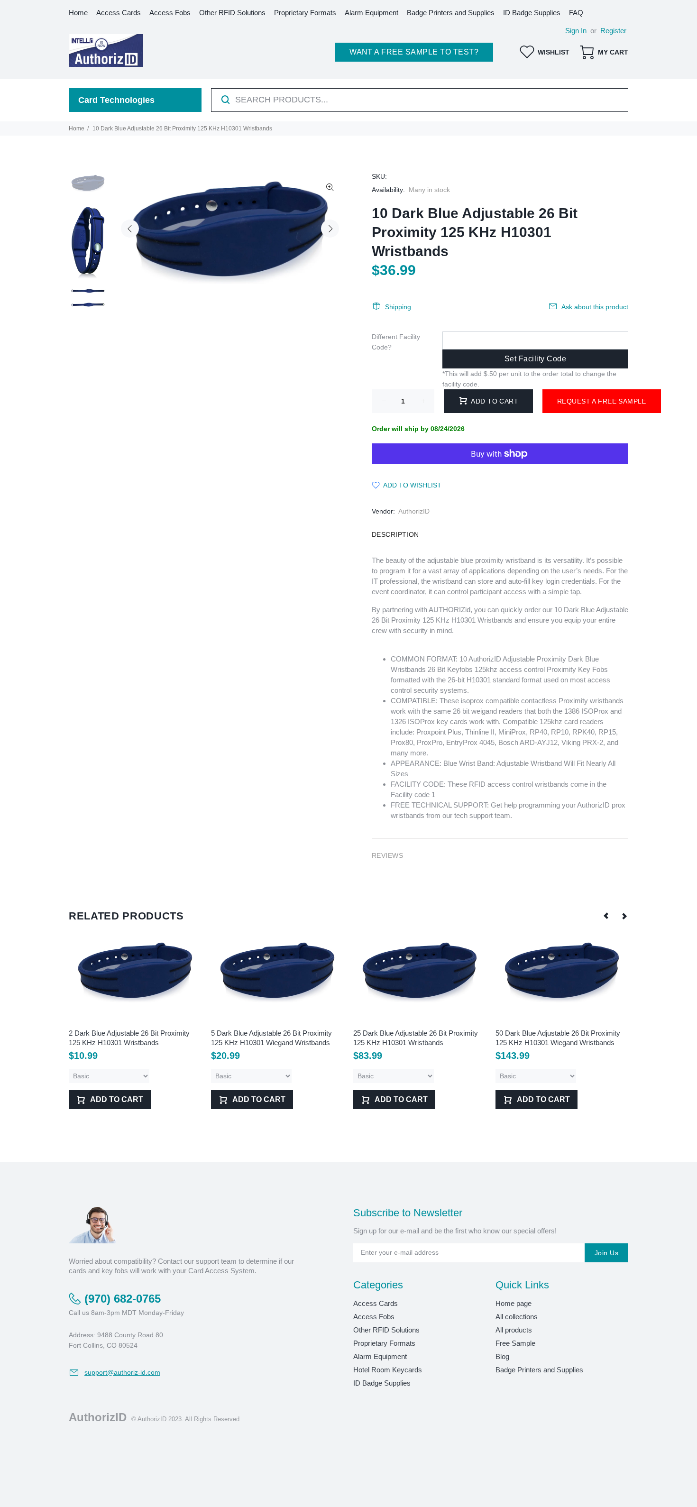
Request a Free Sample (601, 401)
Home (76, 128)
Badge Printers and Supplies (539, 1370)
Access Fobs (373, 1317)
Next (330, 229)
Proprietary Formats (384, 1343)
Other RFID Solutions (386, 1330)
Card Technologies (116, 100)
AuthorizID (414, 511)
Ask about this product (594, 307)
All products (513, 1330)
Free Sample (515, 1343)
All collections (516, 1317)
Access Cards (375, 1303)
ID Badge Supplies (382, 1383)
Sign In (576, 31)
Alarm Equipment (380, 1356)
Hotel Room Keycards (387, 1370)
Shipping (398, 307)
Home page (513, 1303)
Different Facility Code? (396, 342)
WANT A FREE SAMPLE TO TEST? (413, 52)
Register (613, 31)
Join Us (606, 1253)
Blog (502, 1356)
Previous (130, 229)
